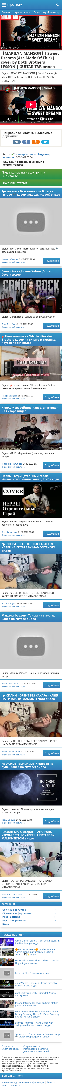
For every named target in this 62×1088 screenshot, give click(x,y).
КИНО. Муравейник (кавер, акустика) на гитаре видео (30, 409)
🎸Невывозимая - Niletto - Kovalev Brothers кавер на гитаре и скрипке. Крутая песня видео (29, 339)
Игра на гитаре (11, 916)
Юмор (6, 924)
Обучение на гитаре (14, 909)
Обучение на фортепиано (17, 913)
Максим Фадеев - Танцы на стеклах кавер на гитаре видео (28, 617)
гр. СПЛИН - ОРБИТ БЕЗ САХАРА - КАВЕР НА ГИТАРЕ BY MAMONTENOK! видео (30, 697)
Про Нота (14, 5)
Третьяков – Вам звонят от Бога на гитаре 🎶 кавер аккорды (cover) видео (31, 193)
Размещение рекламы (35, 1049)
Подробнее (52, 261)
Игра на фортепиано (14, 920)
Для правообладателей (36, 1051)
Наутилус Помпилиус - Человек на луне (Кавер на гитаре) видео (27, 765)
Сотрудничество (32, 1046)
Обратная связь (10, 1049)
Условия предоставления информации (23, 1082)
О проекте (7, 1046)
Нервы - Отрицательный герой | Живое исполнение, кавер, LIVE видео (30, 477)
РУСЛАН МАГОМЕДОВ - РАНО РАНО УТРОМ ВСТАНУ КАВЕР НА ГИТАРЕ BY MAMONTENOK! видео (28, 835)
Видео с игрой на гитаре (13, 262)
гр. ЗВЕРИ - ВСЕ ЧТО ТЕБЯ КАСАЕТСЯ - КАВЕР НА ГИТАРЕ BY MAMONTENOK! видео (28, 547)
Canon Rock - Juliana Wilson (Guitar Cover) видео (27, 272)
